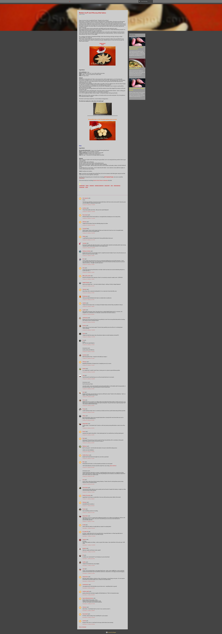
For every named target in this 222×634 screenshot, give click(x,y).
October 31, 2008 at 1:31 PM (88, 521)
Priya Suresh (85, 214)
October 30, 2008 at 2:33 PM (88, 412)
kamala (84, 368)
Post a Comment (82, 627)
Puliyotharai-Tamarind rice (134, 68)
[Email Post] (79, 184)
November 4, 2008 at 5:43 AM (89, 617)
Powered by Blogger (111, 632)
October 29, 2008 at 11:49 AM (89, 211)
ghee (112, 185)
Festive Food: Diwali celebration (100, 180)
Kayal (84, 333)
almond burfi (82, 185)
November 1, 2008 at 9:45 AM (89, 528)
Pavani (84, 509)
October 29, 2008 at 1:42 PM (88, 255)
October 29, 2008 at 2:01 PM (88, 286)
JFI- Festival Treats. (108, 177)
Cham (84, 400)
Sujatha (84, 309)
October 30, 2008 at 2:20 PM (88, 396)
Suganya (84, 539)
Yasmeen (84, 243)
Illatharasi (85, 446)
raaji (83, 375)
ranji (83, 568)
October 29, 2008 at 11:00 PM (89, 330)
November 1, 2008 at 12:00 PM (89, 545)
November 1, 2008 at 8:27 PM (89, 558)
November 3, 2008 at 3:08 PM (89, 610)
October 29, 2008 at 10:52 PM (89, 322)
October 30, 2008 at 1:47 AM (88, 344)
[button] (79, 16)
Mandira (84, 548)
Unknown (84, 221)
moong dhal (82, 187)
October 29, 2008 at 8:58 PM (88, 314)
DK (83, 555)
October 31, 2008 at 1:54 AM (88, 492)
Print (102, 44)
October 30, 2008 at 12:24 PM (89, 372)
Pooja (84, 408)
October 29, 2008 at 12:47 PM (89, 247)
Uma (84, 479)
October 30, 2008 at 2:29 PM (88, 405)
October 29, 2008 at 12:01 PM (89, 225)
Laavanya (85, 354)
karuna (84, 431)
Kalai (84, 438)
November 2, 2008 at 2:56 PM (89, 565)
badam (87, 185)
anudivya (84, 208)
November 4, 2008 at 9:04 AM (89, 624)
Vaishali (84, 620)
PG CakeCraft (85, 531)
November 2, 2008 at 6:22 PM (89, 581)
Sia (83, 340)
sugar (87, 187)
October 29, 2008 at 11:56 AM (89, 218)
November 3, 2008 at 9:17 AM (89, 603)
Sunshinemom (86, 584)
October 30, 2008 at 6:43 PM (88, 442)
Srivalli (84, 524)
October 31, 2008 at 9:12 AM (88, 512)
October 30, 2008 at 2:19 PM (88, 388)
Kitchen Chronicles (86, 495)
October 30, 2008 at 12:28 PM (89, 378)
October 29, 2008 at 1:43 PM (88, 264)
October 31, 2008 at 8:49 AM (88, 505)
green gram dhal (117, 185)
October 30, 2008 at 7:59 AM (88, 365)
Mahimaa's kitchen (86, 251)
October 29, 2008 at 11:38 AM (89, 204)
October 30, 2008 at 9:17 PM (88, 476)
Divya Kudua (85, 487)
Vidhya (84, 236)
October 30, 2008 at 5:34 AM (88, 351)
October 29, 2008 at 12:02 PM (89, 233)
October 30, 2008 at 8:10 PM (88, 467)
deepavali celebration (99, 185)
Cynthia (84, 562)
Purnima (84, 325)
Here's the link (113, 465)
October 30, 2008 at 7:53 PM (88, 458)
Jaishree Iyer (85, 317)
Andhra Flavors (86, 455)
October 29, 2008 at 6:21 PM (88, 299)
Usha (84, 267)
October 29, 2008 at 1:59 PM (88, 272)
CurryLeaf (85, 228)
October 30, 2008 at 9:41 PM (88, 484)
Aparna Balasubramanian (88, 598)
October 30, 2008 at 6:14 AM (88, 358)
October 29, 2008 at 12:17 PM (89, 239)
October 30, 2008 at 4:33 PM (88, 428)
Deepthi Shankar (86, 282)
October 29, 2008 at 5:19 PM (88, 292)
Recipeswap (85, 296)
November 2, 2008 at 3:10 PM (89, 573)
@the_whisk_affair (86, 275)
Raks (84, 461)
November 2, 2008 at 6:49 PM (89, 588)
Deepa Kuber (85, 423)
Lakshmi (84, 303)
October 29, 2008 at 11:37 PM (89, 336)
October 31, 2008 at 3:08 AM (88, 498)
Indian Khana (85, 576)
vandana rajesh (86, 591)
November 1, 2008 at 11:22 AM (89, 536)
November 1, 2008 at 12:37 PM (89, 551)
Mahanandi (81, 178)
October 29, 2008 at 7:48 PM (88, 306)
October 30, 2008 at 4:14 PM (88, 420)
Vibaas (84, 415)
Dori (83, 258)
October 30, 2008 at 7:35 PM (88, 451)
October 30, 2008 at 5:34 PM (88, 434)
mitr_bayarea (85, 198)
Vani (83, 392)
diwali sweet (107, 185)
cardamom (92, 185)
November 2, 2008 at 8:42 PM (89, 594)
